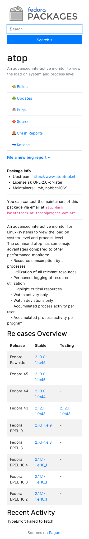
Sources (24, 121)
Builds (22, 86)
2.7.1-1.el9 (43, 425)
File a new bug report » (28, 157)
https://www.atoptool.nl (54, 176)
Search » (44, 39)
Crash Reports (30, 133)
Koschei (24, 144)
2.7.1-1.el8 (43, 442)
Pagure (55, 532)
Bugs (21, 109)
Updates (24, 98)
